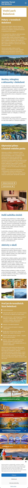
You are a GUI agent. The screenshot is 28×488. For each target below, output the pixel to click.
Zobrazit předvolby (14, 483)
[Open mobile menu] (26, 3)
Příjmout (14, 475)
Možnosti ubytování (8, 183)
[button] (26, 461)
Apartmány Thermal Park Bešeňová (8, 3)
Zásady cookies (13, 486)
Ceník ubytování (7, 186)
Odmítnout (14, 479)
